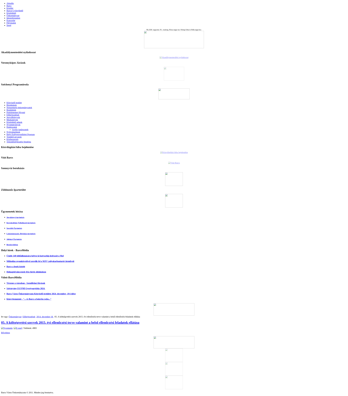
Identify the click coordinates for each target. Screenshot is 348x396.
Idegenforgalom (13, 18)
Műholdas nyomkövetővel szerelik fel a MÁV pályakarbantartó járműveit (40, 261)
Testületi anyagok (14, 137)
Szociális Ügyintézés (14, 228)
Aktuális (10, 3)
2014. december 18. (44, 317)
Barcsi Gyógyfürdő (15, 11)
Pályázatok (11, 23)
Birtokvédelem (12, 245)
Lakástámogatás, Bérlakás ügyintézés (21, 234)
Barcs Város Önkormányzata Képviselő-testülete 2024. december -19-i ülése (41, 294)
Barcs (9, 6)
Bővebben (5, 333)
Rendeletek (11, 110)
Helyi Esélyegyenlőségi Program (21, 134)
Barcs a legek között (16, 266)
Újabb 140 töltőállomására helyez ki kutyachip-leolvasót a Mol (35, 256)
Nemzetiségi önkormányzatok (19, 107)
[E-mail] (18, 328)
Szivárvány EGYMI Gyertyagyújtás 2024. (26, 288)
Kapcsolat (11, 20)
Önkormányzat (13, 15)
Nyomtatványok (13, 125)
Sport (9, 25)
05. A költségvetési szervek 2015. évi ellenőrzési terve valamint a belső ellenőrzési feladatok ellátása (70, 322)
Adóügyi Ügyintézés (14, 239)
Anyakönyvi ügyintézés (15, 217)
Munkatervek (12, 120)
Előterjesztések (13, 115)
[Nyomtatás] (7, 328)
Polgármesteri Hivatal (16, 112)
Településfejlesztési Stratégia (19, 142)
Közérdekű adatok (14, 122)
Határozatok (12, 127)
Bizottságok (12, 105)
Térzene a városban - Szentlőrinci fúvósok (26, 283)
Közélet (10, 8)
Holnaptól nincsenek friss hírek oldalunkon (26, 272)
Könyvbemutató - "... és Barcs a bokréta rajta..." (29, 299)
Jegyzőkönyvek (13, 117)
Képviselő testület (14, 103)
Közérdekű (11, 13)
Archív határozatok (20, 129)
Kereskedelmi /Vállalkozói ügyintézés (21, 223)
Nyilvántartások (13, 132)
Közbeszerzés (12, 139)
